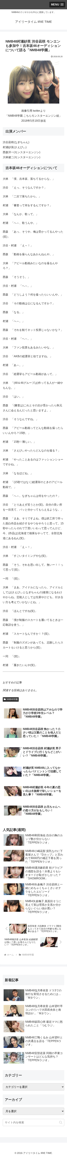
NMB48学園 (12, 699)
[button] (61, 1122)
